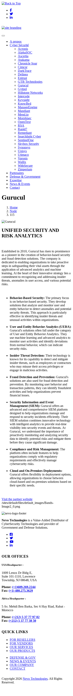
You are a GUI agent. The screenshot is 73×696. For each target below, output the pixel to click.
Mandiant (24, 111)
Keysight (23, 100)
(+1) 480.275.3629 (21, 590)
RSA (21, 125)
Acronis (23, 49)
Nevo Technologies (35, 678)
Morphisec (24, 118)
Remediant (25, 132)
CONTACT (17, 668)
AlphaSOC (25, 52)
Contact (15, 187)
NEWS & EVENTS (23, 661)
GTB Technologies (30, 81)
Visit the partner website (17, 499)
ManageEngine (27, 107)
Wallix (22, 162)
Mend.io (23, 114)
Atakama (23, 59)
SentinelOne (26, 140)
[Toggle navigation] (3, 35)
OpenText (24, 122)
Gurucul (23, 85)
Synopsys (24, 147)
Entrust (22, 78)
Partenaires (17, 173)
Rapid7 (22, 129)
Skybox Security (28, 143)
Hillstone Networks (30, 92)
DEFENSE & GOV (23, 657)
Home (14, 207)
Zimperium (25, 169)
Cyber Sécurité (19, 45)
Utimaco (23, 154)
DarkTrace (24, 70)
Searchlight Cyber (29, 136)
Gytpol (22, 89)
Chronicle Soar (27, 63)
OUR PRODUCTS (22, 650)
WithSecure (25, 165)
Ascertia (23, 56)
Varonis (23, 158)
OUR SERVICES (21, 647)
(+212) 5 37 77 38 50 (22, 620)
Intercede (24, 96)
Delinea (23, 74)
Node (13, 211)
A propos (15, 41)
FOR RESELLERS (22, 639)
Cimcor (22, 67)
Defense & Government (25, 176)
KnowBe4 (24, 103)
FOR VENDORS (21, 643)
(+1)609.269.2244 (23, 587)
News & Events (20, 184)
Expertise (16, 180)
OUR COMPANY (22, 665)
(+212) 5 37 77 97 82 (26, 617)
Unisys (22, 151)
